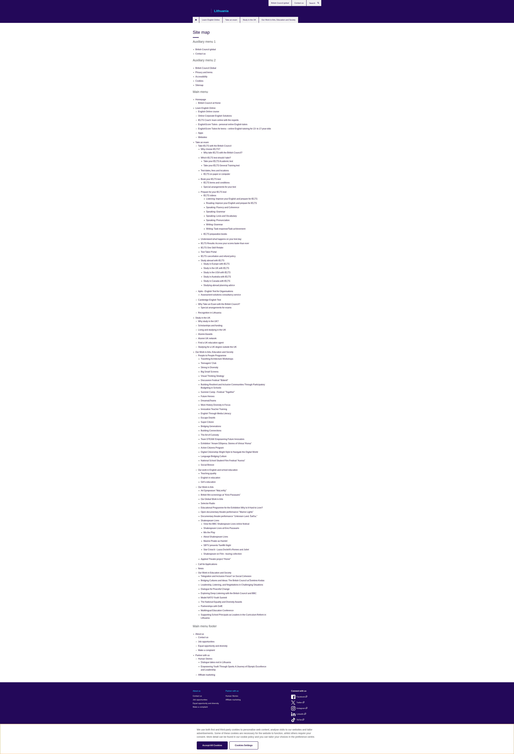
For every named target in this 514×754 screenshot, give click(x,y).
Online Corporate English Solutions (215, 116)
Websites (202, 137)
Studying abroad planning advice (219, 285)
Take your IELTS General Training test (221, 165)
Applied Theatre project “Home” (216, 559)
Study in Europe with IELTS (216, 264)
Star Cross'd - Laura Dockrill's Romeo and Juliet (226, 549)
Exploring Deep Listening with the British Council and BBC (228, 593)
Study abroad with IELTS (212, 260)
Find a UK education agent (211, 343)
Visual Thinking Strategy (212, 376)
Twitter (299, 703)
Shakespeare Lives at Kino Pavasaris (221, 528)
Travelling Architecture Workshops (217, 359)
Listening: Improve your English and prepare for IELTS (231, 199)
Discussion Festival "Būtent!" (214, 380)
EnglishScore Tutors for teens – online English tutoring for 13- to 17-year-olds (234, 129)
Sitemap (199, 85)
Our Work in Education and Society (214, 573)
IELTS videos (209, 195)
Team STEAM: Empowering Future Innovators (222, 439)
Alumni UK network (207, 338)
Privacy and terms (203, 72)
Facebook (300, 697)
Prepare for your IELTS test (213, 192)
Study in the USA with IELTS (216, 272)
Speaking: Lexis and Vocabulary (221, 216)
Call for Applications (207, 564)
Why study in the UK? (208, 321)
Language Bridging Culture (213, 456)
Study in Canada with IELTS (216, 281)
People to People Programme (212, 355)
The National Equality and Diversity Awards (221, 602)
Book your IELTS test (211, 179)
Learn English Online (211, 20)
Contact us (299, 3)
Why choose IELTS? (210, 149)
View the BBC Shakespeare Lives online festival (226, 524)
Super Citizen (207, 422)
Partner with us (202, 655)
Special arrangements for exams (216, 307)
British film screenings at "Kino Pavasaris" (221, 495)
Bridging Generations (211, 426)
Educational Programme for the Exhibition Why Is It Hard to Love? (232, 508)
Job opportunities (206, 642)
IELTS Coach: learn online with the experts (218, 120)
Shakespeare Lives (210, 520)
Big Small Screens (209, 372)
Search (319, 3)
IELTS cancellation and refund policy (218, 256)
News (201, 568)
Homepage (196, 20)
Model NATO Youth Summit (214, 597)
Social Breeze (207, 465)
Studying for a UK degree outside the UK (217, 347)
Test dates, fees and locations (215, 170)
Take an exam (231, 20)
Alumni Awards (205, 334)
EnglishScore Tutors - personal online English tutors (222, 124)
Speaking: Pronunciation (218, 220)
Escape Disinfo (208, 418)
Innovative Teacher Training (214, 409)
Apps (200, 133)
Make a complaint (206, 650)
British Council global (280, 3)
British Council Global (205, 68)
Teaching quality (208, 473)
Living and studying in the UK (212, 330)
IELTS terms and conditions (216, 182)
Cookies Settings (244, 745)
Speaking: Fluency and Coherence (222, 207)
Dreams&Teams (208, 400)
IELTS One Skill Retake (212, 248)
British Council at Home (209, 103)
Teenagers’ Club (208, 363)
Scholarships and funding (210, 325)
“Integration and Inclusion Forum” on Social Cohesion (226, 576)
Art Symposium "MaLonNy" (214, 490)
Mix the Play (209, 532)
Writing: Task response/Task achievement (225, 229)
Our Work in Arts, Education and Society (278, 20)
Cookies (199, 81)
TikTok (299, 720)
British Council (201, 11)
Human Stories (205, 659)
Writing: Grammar (214, 224)
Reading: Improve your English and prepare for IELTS (231, 203)
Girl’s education (208, 482)
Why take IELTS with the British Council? (222, 152)
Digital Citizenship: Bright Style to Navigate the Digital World (229, 452)
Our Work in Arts (205, 487)
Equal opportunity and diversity (212, 646)
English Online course (208, 111)
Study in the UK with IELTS (216, 268)
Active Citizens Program (212, 448)
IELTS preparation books (215, 234)
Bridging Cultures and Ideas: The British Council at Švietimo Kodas (232, 580)
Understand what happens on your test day (221, 239)
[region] (257, 739)
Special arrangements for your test (219, 187)
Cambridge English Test (209, 300)
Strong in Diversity (209, 367)
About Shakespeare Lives (215, 537)
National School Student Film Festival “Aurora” (223, 460)
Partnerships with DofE (212, 606)
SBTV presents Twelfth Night (217, 545)
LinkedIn (300, 714)
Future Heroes (207, 396)
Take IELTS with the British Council (214, 146)
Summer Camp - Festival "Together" (218, 392)
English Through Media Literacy (216, 413)
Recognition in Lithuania (209, 313)
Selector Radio (208, 503)
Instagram (301, 708)
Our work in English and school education (218, 470)
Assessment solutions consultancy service (221, 295)
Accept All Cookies (212, 745)
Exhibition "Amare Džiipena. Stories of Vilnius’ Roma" (226, 443)
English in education (210, 478)
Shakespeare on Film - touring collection (222, 554)
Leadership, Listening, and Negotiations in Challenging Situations (232, 585)
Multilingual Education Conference (217, 610)
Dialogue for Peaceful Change (215, 589)
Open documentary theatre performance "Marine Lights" (227, 512)
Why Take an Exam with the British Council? (219, 304)
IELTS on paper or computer (216, 174)
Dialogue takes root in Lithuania (216, 662)
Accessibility (201, 76)
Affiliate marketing (206, 675)
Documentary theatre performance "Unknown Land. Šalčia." (229, 516)
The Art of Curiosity (210, 435)
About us (199, 634)
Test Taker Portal (209, 252)
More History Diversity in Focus (215, 405)
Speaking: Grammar (215, 212)
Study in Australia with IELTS (217, 277)
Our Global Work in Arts (212, 499)
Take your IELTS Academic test (218, 161)
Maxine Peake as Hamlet (215, 541)
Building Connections (211, 430)
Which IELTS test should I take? (216, 158)
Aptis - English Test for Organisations (215, 291)
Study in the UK (249, 20)
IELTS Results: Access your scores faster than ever (225, 243)
